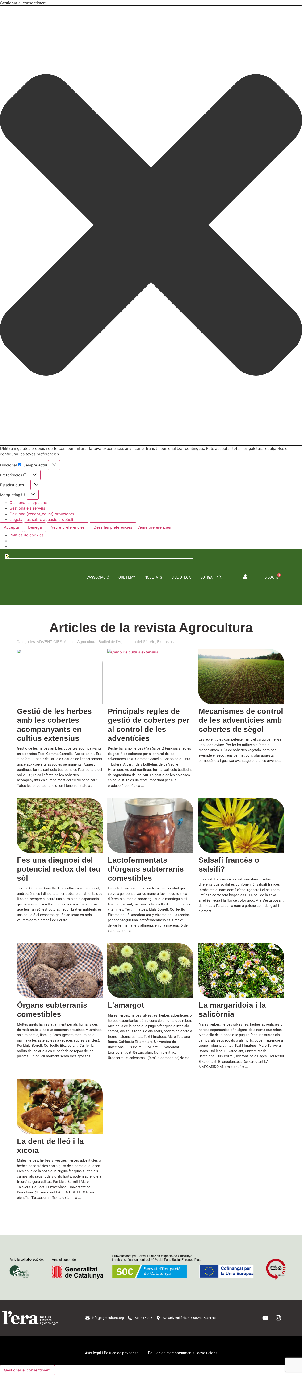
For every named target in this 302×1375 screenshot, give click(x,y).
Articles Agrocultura (80, 642)
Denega (35, 527)
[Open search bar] (219, 576)
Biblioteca (181, 577)
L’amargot (126, 1005)
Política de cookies (26, 535)
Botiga (206, 577)
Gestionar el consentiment (27, 1370)
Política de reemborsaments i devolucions (182, 1353)
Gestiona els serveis (27, 508)
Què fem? (126, 577)
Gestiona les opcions (28, 502)
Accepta (11, 527)
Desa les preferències (113, 527)
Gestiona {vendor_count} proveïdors (41, 513)
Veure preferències (67, 527)
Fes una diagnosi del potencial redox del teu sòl (59, 869)
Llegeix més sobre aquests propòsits (42, 519)
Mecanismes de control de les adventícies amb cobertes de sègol (241, 720)
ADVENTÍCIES (49, 642)
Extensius (165, 642)
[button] (151, 226)
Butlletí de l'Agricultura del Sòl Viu (126, 642)
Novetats (153, 577)
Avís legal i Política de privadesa (111, 1353)
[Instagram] (278, 1318)
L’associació (97, 577)
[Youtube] (265, 1318)
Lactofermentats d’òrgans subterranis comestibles (146, 869)
